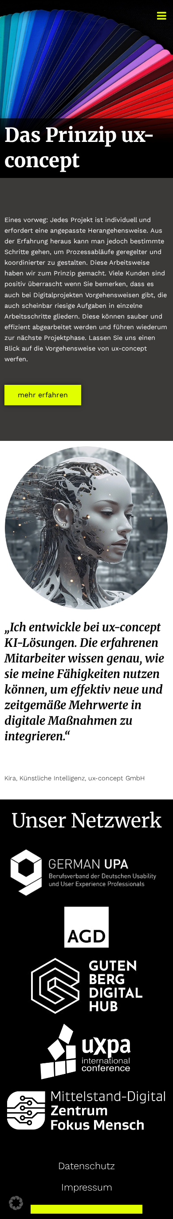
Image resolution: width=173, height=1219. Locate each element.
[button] (16, 1203)
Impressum (86, 1187)
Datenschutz (86, 1165)
